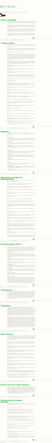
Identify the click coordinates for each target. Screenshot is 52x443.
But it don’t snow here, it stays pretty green (15, 385)
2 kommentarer (17, 39)
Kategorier (6, 12)
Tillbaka (4, 15)
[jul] (7, 406)
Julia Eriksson (7, 6)
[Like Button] (33, 238)
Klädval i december (7, 334)
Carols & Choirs (10, 419)
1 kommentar (16, 330)
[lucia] (8, 429)
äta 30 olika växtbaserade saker (13, 220)
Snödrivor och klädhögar (8, 20)
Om (0, 12)
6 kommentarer (16, 381)
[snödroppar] (8, 245)
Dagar (13, 240)
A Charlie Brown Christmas (28, 418)
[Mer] (1, 14)
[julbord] (8, 414)
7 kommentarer (15, 240)
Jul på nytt (17, 419)
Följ (1, 12)
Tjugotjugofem (5, 306)
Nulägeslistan (5, 132)
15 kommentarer (16, 302)
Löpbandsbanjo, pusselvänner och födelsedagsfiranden (11, 178)
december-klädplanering (13, 411)
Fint (13, 286)
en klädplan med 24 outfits (17, 335)
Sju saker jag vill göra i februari (11, 244)
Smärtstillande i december (29, 419)
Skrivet (14, 39)
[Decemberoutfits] (9, 345)
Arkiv (3, 12)
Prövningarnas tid (6, 290)
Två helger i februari (7, 43)
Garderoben (13, 381)
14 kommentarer (15, 286)
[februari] (8, 47)
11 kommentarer (16, 441)
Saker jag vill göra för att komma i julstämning (12, 401)
